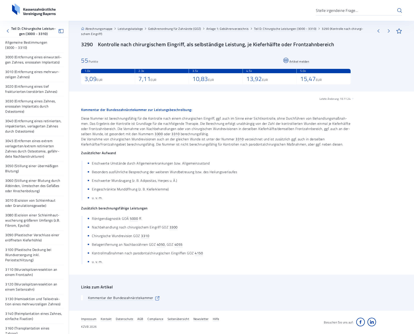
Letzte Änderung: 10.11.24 (335, 99)
